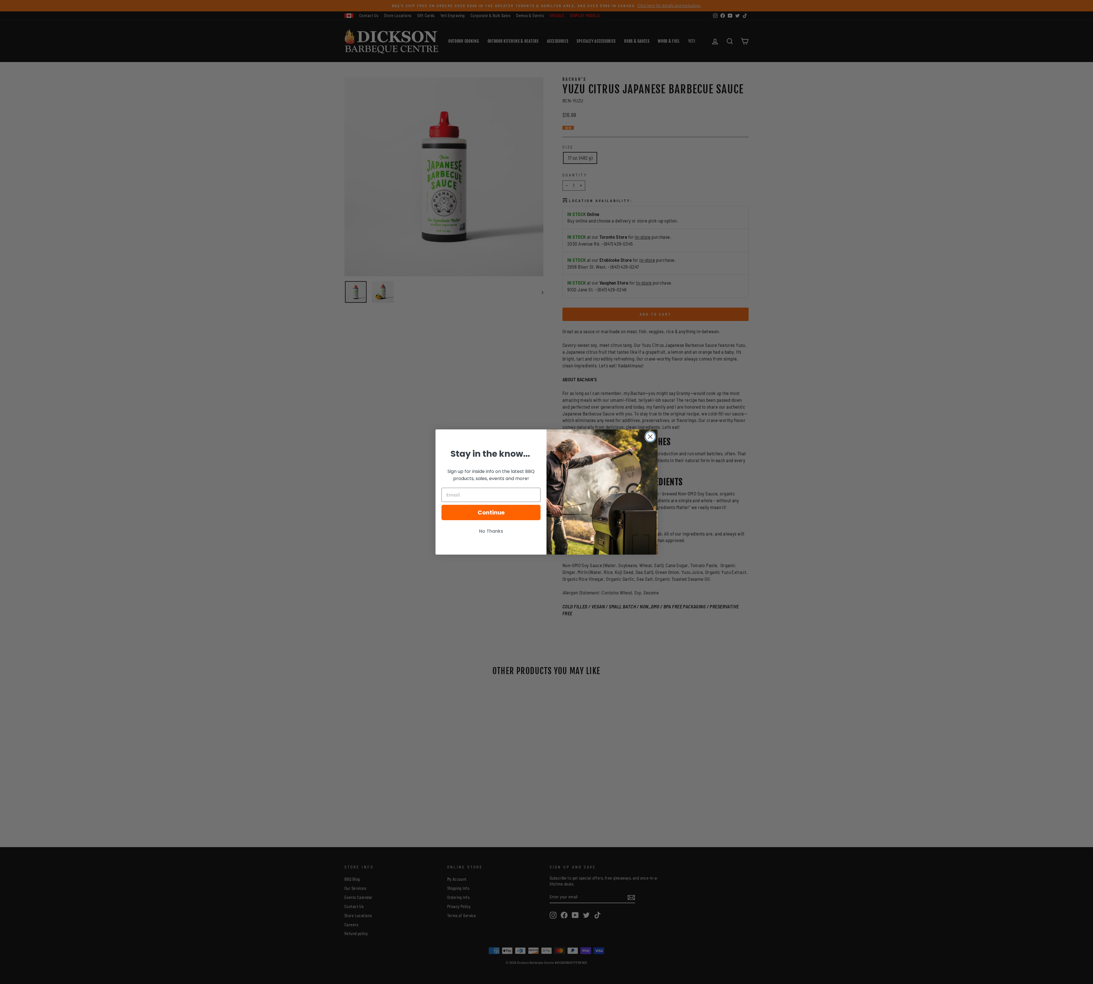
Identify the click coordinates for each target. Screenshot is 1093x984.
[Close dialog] (650, 437)
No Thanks (491, 531)
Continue (491, 512)
